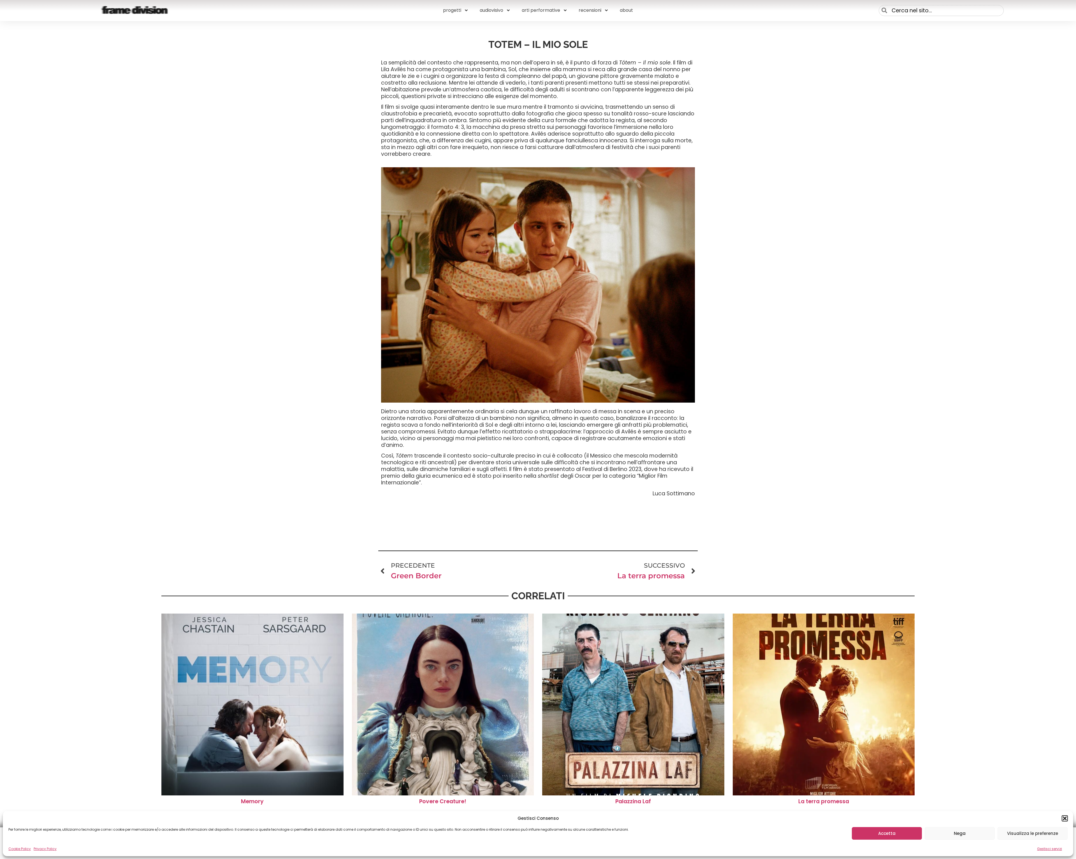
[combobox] (941, 10)
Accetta (887, 833)
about (626, 10)
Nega (960, 833)
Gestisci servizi (1049, 848)
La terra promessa (823, 801)
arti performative (541, 10)
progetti (452, 10)
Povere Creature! (442, 801)
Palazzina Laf (633, 801)
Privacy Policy (45, 848)
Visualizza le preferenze (1032, 833)
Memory (252, 801)
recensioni (590, 10)
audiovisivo (491, 10)
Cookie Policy (19, 848)
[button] (1065, 818)
